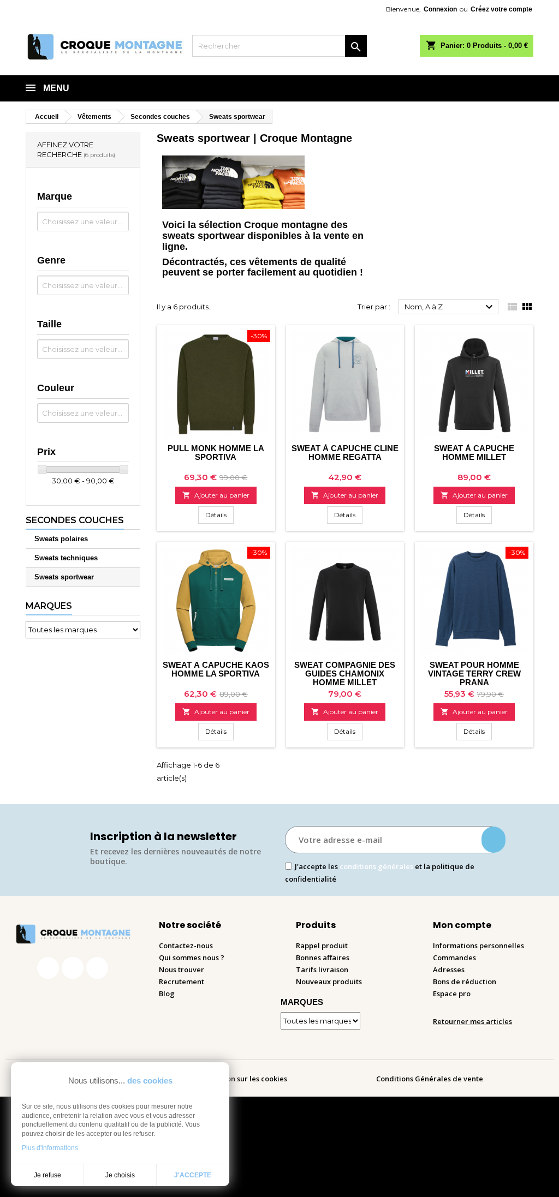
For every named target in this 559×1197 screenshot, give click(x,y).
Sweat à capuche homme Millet (474, 453)
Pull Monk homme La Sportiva (216, 453)
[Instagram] (73, 968)
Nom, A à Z (450, 307)
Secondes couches (75, 520)
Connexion (440, 9)
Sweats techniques (66, 558)
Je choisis (120, 1175)
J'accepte (192, 1175)
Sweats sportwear (64, 577)
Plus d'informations (50, 1148)
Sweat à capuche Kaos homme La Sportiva (216, 669)
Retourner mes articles (472, 1021)
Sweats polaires (61, 539)
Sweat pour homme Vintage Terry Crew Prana (474, 673)
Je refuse (47, 1175)
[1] (493, 840)
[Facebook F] (48, 968)
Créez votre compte (501, 9)
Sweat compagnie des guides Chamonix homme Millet (344, 673)
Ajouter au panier (215, 495)
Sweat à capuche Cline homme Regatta (345, 453)
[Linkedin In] (97, 968)
